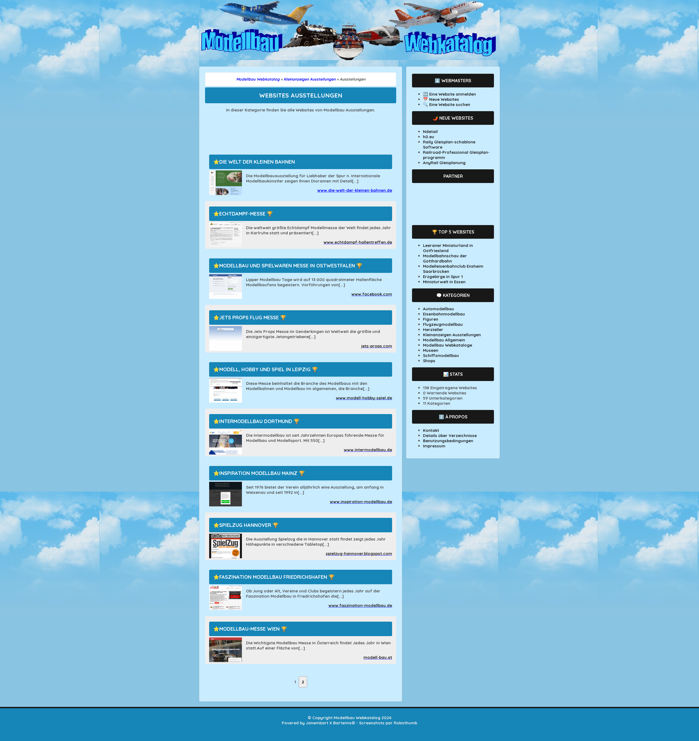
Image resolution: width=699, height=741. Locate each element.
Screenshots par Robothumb (388, 722)
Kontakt (431, 430)
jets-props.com (376, 346)
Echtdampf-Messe (242, 214)
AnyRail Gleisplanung (444, 162)
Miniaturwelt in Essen (444, 281)
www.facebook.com (371, 294)
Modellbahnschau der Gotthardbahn (445, 258)
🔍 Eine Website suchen (446, 104)
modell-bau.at (377, 657)
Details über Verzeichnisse (450, 435)
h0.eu (428, 136)
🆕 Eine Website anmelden (449, 94)
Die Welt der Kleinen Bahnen (257, 162)
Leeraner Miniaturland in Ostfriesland (448, 248)
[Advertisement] (301, 130)
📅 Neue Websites (441, 99)
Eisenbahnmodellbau (444, 314)
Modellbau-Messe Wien (249, 629)
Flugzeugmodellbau (443, 324)
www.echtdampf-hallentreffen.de (358, 242)
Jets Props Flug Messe (249, 317)
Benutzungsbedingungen (448, 440)
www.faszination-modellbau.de (360, 605)
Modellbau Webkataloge (447, 345)
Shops (429, 360)
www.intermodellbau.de (368, 449)
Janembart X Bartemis (329, 722)
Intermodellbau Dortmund (255, 421)
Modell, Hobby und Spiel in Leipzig (264, 369)
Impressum (434, 445)
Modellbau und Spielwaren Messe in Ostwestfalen (287, 265)
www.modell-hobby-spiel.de (364, 397)
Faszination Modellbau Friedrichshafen (273, 577)
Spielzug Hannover (245, 525)
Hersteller (433, 329)
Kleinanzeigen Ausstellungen (452, 334)
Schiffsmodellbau (441, 355)
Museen (430, 350)
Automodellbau (438, 308)
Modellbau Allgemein (444, 340)
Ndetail (430, 131)
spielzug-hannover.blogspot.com (359, 553)
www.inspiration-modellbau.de (361, 501)
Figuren (430, 319)
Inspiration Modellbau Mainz (258, 473)
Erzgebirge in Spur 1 (443, 276)
